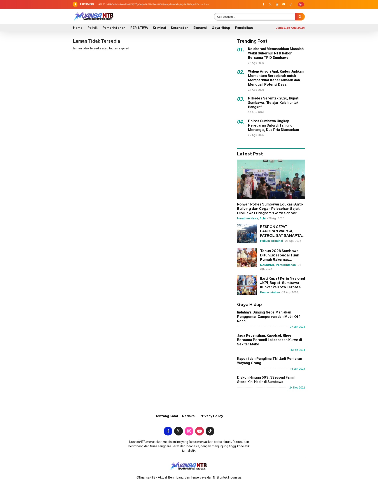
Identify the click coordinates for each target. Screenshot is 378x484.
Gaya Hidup (221, 28)
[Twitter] (270, 4)
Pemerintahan (114, 28)
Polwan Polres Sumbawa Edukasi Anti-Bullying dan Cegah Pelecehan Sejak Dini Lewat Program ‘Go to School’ (270, 208)
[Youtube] (284, 4)
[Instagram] (277, 4)
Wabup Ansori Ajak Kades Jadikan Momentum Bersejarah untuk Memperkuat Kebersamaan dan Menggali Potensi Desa (276, 78)
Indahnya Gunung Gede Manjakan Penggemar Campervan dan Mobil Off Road (268, 316)
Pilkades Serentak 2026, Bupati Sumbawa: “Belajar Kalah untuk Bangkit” (273, 102)
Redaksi (189, 416)
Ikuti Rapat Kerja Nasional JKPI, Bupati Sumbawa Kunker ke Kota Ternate (282, 282)
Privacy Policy (211, 416)
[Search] (300, 16)
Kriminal (159, 28)
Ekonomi (200, 28)
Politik (93, 28)
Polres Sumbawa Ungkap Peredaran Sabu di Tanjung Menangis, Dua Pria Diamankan (155, 4)
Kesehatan (179, 28)
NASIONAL (267, 264)
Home (77, 28)
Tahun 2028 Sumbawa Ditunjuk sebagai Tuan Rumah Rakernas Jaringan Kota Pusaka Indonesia (279, 255)
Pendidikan (244, 28)
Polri (262, 218)
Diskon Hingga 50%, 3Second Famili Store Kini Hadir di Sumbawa (266, 379)
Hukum (265, 240)
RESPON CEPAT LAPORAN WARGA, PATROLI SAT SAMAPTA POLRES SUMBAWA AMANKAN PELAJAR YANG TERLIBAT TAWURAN (281, 231)
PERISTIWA (139, 28)
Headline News (247, 218)
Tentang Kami (166, 416)
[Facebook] (263, 4)
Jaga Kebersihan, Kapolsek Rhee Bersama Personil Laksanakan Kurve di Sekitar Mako (269, 339)
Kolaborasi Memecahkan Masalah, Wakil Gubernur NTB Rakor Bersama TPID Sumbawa (276, 53)
